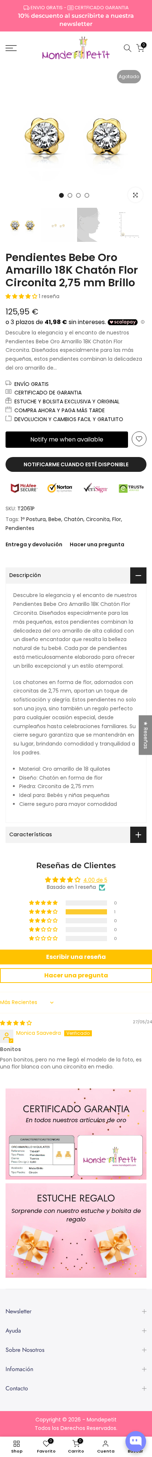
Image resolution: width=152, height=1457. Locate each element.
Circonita (98, 519)
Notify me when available (66, 439)
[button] (22, 296)
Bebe (54, 519)
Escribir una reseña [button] (76, 957)
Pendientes (20, 528)
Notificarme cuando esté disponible (76, 464)
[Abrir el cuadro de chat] (135, 1441)
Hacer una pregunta (97, 544)
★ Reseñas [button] (145, 735)
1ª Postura (33, 519)
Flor (116, 519)
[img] (16, 1023)
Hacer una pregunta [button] (76, 975)
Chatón (73, 519)
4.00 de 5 (95, 880)
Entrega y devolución (34, 544)
